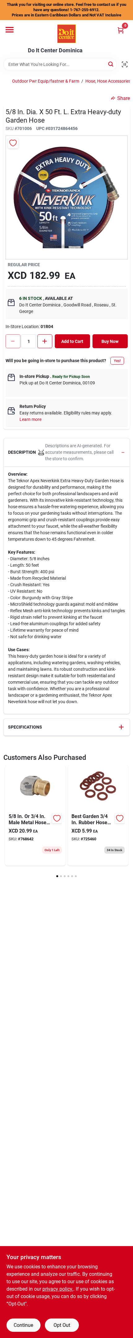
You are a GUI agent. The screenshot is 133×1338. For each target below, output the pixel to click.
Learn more (30, 419)
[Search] (111, 64)
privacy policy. (57, 1289)
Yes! (117, 361)
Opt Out (62, 1325)
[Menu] (10, 30)
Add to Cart (72, 341)
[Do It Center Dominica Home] (66, 33)
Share (123, 98)
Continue (23, 1325)
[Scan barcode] (124, 64)
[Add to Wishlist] (13, 143)
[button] (67, 452)
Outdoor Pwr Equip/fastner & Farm (45, 81)
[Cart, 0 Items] (121, 30)
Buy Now (109, 341)
